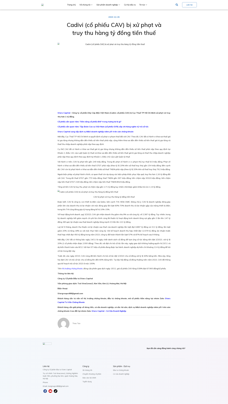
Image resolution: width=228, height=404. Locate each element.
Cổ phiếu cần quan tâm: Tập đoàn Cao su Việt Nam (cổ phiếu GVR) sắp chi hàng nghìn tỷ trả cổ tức (103, 126)
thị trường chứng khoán (72, 268)
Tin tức (142, 5)
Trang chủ (71, 5)
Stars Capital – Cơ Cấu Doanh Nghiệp (109, 311)
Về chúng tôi (84, 5)
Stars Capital (64, 113)
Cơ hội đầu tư (130, 5)
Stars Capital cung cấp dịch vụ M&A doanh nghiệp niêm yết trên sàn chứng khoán (95, 131)
